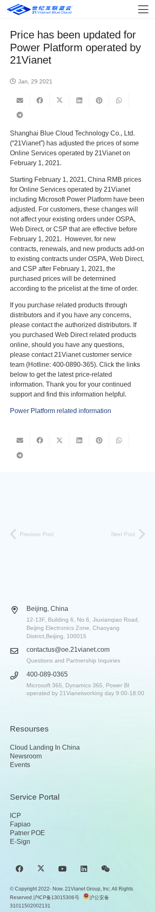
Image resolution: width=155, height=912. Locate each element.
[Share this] (40, 100)
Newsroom (26, 756)
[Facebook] (19, 869)
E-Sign (20, 841)
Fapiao (20, 824)
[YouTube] (62, 869)
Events (20, 764)
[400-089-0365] (18, 675)
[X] (40, 869)
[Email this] (20, 100)
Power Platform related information (60, 410)
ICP (15, 815)
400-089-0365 (47, 674)
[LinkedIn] (84, 869)
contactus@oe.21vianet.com (68, 649)
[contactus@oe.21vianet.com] (18, 651)
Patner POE (27, 832)
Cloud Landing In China (45, 747)
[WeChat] (105, 869)
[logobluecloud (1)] (40, 9)
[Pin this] (99, 100)
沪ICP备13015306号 (56, 897)
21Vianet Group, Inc (87, 889)
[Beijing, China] (18, 610)
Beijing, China (47, 608)
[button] (143, 9)
